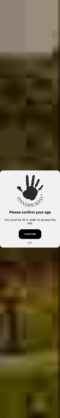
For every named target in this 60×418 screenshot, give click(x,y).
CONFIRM (30, 234)
